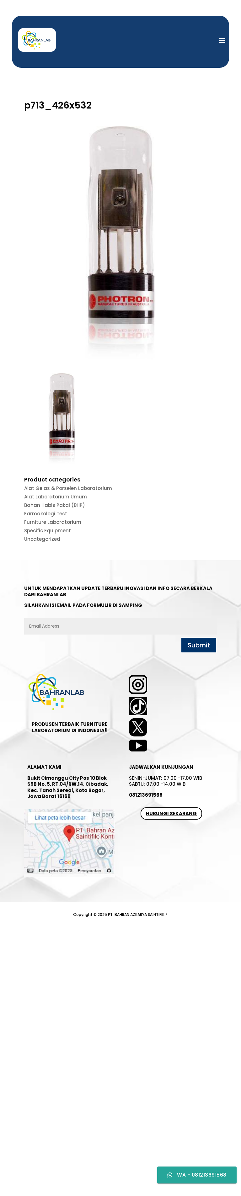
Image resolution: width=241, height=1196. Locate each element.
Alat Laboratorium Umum (55, 496)
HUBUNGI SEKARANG (171, 813)
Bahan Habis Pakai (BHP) (54, 505)
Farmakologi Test (45, 513)
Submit (199, 645)
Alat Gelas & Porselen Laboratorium (68, 488)
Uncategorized (42, 539)
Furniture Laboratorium (52, 522)
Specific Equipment (47, 530)
